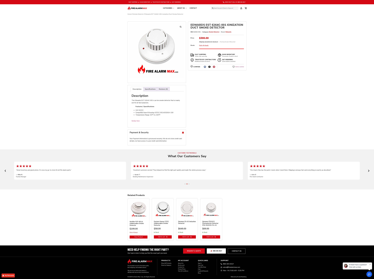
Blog (199, 273)
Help (199, 269)
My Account (181, 265)
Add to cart (161, 237)
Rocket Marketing (241, 277)
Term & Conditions (183, 271)
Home (129, 14)
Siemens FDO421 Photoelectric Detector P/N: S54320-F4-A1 (210, 223)
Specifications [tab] (150, 89)
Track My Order (202, 267)
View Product (138, 237)
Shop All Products (166, 263)
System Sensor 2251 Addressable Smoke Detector (161, 223)
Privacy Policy (181, 269)
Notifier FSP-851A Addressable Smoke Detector (137, 223)
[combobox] (224, 8)
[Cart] (246, 7)
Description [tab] (137, 89)
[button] (180, 27)
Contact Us (181, 267)
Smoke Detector (138, 14)
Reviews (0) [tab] (163, 89)
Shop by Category (166, 265)
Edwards (228, 32)
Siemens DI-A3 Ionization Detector (187, 222)
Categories (167, 8)
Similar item (136, 121)
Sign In (200, 263)
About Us (181, 8)
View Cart (200, 265)
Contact (193, 8)
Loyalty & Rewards (203, 271)
